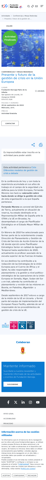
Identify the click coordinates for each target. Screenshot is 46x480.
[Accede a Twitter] (15, 402)
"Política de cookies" (28, 468)
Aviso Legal (8, 413)
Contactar (10, 123)
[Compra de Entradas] (32, 6)
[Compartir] (33, 145)
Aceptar (6, 475)
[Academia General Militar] (23, 350)
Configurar (19, 475)
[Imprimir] (41, 145)
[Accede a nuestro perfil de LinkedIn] (23, 402)
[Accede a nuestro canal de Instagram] (30, 402)
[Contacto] (36, 6)
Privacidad (8, 423)
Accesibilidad (9, 418)
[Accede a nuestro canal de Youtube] (37, 402)
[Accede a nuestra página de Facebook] (8, 402)
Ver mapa (40, 91)
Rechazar (32, 475)
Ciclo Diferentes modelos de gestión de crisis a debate (21, 170)
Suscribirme (12, 384)
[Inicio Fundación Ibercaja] (11, 6)
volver (9, 26)
